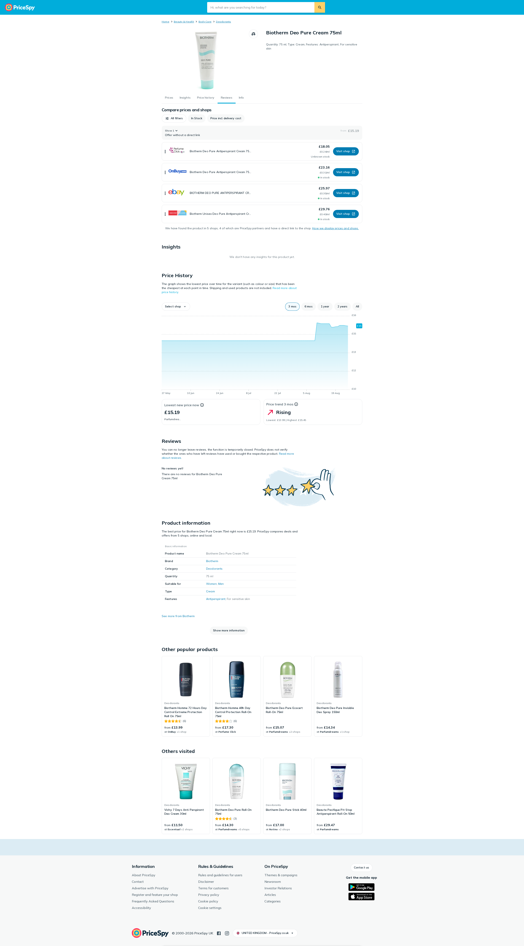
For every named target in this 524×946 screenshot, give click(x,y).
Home (165, 21)
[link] (186, 696)
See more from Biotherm (178, 616)
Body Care (205, 21)
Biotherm (212, 561)
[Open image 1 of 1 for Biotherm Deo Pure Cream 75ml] (205, 60)
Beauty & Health (184, 21)
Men (221, 584)
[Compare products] (253, 33)
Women (211, 584)
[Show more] (165, 151)
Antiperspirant (215, 599)
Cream (210, 591)
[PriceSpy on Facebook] (218, 933)
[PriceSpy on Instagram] (227, 933)
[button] (174, 118)
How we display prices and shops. (335, 228)
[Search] (319, 7)
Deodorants (223, 21)
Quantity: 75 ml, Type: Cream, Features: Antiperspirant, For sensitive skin (311, 46)
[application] (262, 355)
